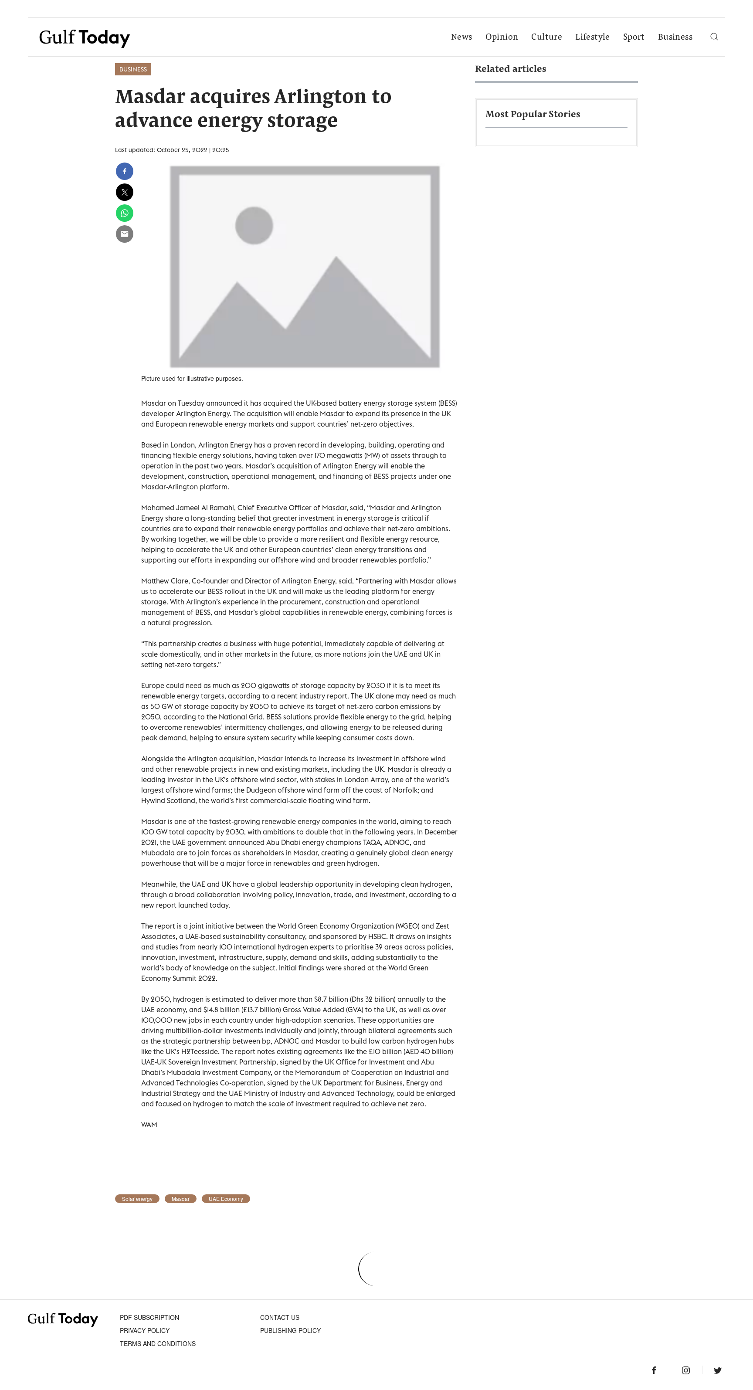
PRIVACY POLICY (145, 1330)
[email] (124, 234)
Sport (634, 37)
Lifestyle (592, 37)
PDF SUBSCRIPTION (149, 1317)
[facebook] (124, 171)
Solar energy (137, 1198)
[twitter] (124, 192)
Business (675, 37)
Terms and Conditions (158, 1343)
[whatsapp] (124, 213)
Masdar (181, 1198)
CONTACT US (279, 1317)
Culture (546, 37)
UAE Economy (226, 1198)
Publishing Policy (290, 1330)
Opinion (502, 37)
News (461, 37)
